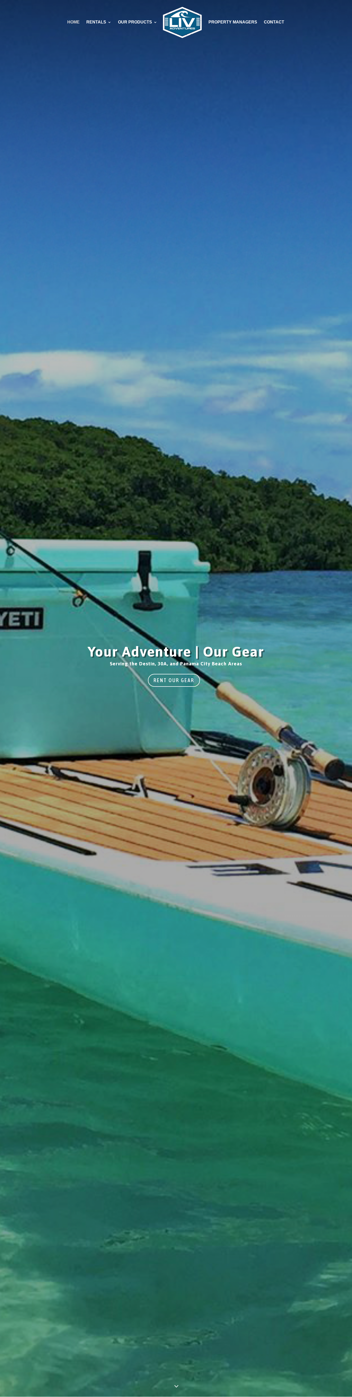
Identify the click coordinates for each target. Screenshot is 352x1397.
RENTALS (96, 22)
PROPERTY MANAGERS (232, 22)
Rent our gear (174, 680)
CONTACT (274, 22)
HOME (73, 22)
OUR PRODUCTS (135, 22)
